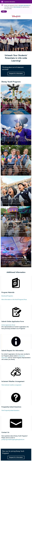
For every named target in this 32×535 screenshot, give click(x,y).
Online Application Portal (8, 325)
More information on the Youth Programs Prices (14, 299)
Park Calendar (17, 7)
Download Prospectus (7, 296)
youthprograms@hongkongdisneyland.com (12, 439)
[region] (4, 11)
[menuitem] (5, 11)
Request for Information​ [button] (16, 73)
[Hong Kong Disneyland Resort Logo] (16, 16)
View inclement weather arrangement (11, 385)
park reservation (25, 5)
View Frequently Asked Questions (10, 410)
